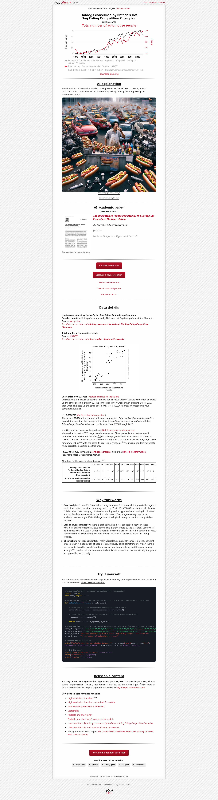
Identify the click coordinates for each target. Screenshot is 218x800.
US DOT (74, 336)
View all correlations (109, 282)
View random (123, 8)
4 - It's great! (124, 765)
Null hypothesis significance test (118, 430)
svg (117, 73)
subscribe (161, 2)
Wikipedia (75, 321)
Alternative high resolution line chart (86, 706)
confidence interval (101, 451)
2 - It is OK (93, 765)
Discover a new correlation (109, 274)
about (146, 2)
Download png (107, 73)
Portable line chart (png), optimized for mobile (91, 719)
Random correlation (109, 265)
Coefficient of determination (91, 415)
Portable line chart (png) (80, 714)
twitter (128, 784)
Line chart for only (110, 723)
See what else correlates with (93, 339)
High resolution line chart (80, 698)
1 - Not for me (79, 765)
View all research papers (109, 288)
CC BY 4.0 (109, 793)
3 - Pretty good (108, 765)
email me (152, 2)
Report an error (109, 294)
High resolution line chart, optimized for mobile (91, 702)
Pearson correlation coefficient (104, 396)
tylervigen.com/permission (131, 687)
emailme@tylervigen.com (113, 784)
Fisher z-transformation (134, 451)
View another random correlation (109, 752)
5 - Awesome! (139, 765)
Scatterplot (73, 710)
